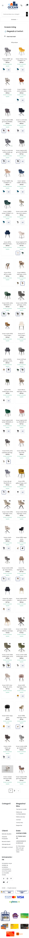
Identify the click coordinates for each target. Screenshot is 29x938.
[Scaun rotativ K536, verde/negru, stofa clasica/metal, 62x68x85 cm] (22, 314)
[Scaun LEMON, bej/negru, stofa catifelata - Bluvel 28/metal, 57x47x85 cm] (4, 370)
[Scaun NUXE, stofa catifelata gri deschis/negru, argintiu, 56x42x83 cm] (4, 462)
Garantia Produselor (5, 837)
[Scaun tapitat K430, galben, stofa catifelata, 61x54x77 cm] (18, 696)
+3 (22, 222)
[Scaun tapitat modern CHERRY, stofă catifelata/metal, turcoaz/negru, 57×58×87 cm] (4, 70)
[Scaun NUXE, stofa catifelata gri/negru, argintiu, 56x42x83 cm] (8, 462)
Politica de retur (20, 817)
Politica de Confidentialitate (21, 813)
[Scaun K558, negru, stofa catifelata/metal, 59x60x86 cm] (22, 548)
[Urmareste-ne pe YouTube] (4, 882)
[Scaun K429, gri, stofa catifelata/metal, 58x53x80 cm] (8, 314)
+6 (8, 70)
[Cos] (26, 5)
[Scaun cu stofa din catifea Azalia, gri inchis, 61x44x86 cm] (18, 131)
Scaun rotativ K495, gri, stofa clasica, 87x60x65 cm (7, 569)
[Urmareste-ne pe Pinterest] (11, 878)
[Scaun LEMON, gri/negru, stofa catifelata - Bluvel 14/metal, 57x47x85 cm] (8, 370)
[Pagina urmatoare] (18, 791)
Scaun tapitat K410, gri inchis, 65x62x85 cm (21, 152)
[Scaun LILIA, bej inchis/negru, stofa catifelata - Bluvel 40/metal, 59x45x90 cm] (8, 492)
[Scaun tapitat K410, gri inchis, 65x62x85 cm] (18, 161)
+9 (22, 131)
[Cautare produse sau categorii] (27, 14)
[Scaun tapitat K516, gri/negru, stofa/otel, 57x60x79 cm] (4, 401)
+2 (22, 161)
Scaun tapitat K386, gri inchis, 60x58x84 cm (7, 121)
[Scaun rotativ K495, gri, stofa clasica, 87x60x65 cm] (18, 222)
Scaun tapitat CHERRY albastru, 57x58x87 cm (21, 182)
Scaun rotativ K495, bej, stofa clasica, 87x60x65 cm (21, 213)
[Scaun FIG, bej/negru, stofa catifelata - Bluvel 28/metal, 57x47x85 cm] (18, 579)
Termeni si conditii (21, 809)
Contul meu (19, 822)
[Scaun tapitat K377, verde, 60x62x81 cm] (22, 253)
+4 (22, 696)
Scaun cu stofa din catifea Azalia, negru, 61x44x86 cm (21, 121)
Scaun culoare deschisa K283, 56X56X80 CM (7, 778)
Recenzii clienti (6, 841)
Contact (18, 820)
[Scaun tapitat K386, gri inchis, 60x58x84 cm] (4, 131)
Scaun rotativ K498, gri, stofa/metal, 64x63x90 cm (21, 748)
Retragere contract (7, 847)
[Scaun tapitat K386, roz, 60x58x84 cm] (8, 131)
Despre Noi (19, 825)
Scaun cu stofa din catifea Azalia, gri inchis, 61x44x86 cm (7, 152)
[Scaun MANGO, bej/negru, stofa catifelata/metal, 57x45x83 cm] (22, 283)
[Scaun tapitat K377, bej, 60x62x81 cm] (18, 253)
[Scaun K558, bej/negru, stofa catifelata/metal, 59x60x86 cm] (18, 548)
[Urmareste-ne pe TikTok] (7, 882)
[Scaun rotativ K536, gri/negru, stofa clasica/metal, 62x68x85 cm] (18, 314)
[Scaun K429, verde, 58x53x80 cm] (4, 314)
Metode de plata (6, 834)
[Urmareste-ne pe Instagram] (7, 878)
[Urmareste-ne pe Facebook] (4, 878)
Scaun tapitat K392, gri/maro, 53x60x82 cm (21, 778)
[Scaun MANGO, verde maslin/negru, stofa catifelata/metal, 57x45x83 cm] (18, 283)
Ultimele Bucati (6, 844)
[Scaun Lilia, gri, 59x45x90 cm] (4, 492)
